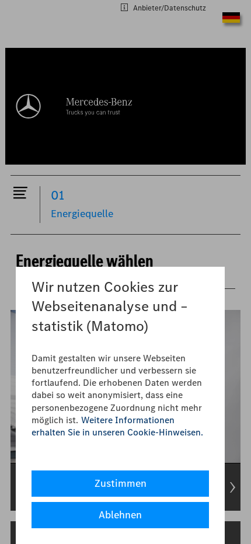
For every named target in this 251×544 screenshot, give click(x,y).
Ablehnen (120, 515)
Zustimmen (121, 483)
